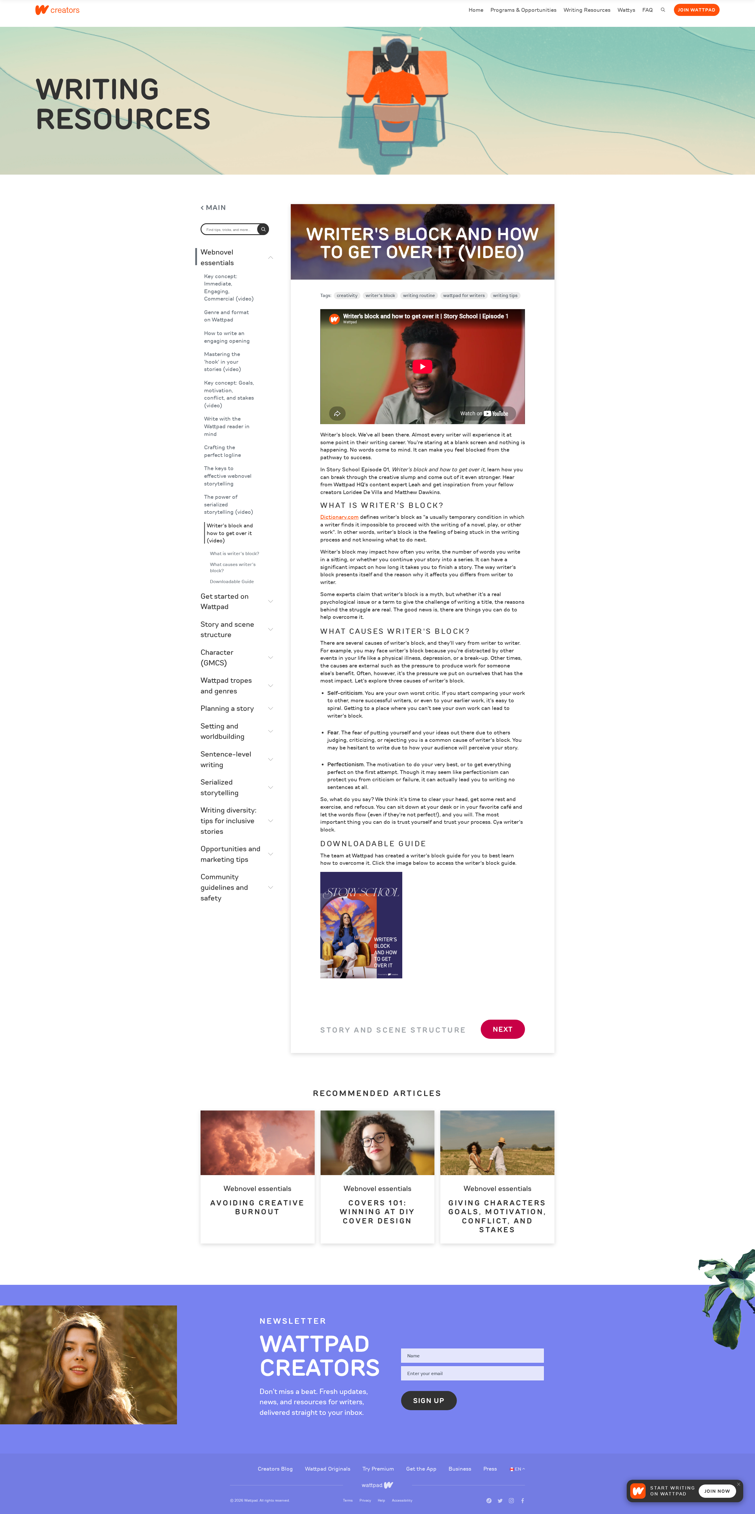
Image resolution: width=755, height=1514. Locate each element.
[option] (258, 1177)
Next (503, 1029)
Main (216, 207)
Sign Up (429, 1400)
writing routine (419, 295)
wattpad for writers (464, 295)
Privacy (366, 1500)
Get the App (422, 1469)
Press (490, 1469)
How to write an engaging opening (227, 337)
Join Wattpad (696, 10)
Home (476, 11)
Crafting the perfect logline (222, 451)
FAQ (647, 11)
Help (382, 1500)
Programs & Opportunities (523, 10)
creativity (347, 295)
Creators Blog (276, 1469)
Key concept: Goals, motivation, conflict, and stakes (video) (229, 394)
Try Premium (378, 1469)
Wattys (626, 11)
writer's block (380, 295)
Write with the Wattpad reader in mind (227, 426)
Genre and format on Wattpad (226, 316)
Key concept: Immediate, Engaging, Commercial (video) (229, 288)
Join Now (717, 1491)
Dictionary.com (339, 517)
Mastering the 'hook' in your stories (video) (222, 362)
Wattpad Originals (328, 1469)
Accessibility (402, 1500)
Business (461, 1469)
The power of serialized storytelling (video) (228, 504)
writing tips (505, 295)
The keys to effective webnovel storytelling (228, 476)
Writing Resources (587, 10)
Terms (348, 1500)
